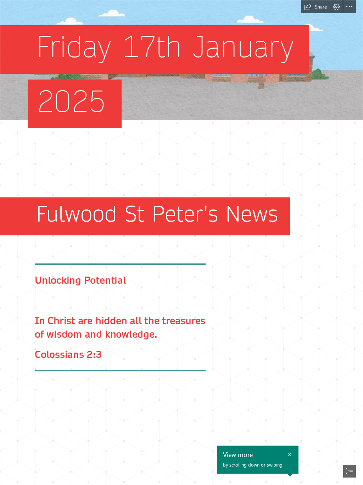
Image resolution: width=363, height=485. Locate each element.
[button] (315, 6)
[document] (181, 242)
